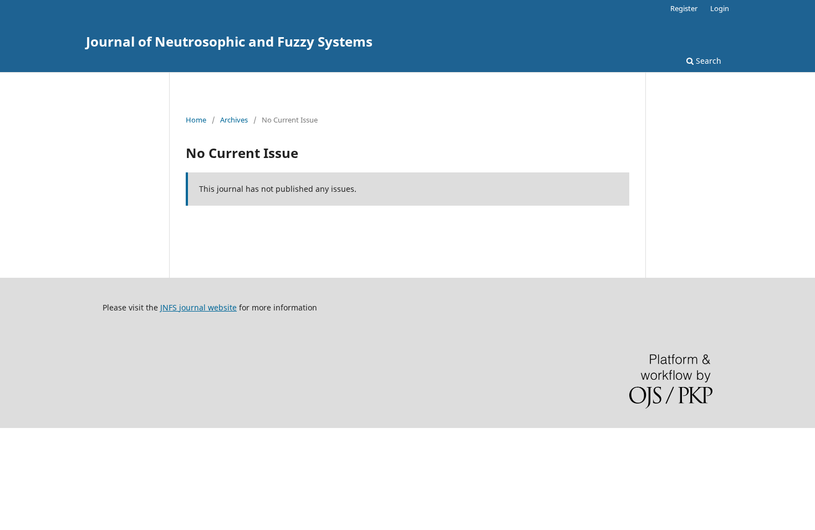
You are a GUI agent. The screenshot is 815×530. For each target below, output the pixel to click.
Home (196, 120)
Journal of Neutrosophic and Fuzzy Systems (229, 41)
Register (683, 8)
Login (719, 8)
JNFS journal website (198, 307)
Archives (234, 120)
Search (707, 60)
